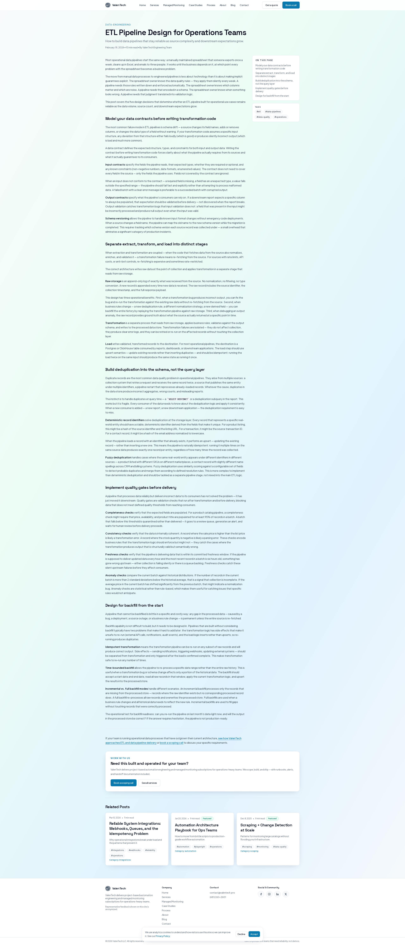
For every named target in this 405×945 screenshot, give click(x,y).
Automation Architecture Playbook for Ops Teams (197, 828)
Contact (244, 5)
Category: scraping (249, 851)
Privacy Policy (163, 936)
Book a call (291, 5)
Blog (233, 5)
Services (154, 5)
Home (142, 5)
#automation (183, 847)
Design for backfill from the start (272, 95)
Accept (254, 934)
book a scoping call (171, 742)
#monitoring (262, 847)
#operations (280, 117)
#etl (259, 111)
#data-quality (263, 117)
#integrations (117, 850)
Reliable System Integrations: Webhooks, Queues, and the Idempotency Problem (135, 828)
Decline (241, 934)
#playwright (199, 847)
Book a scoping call (123, 782)
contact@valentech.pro (222, 892)
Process (211, 5)
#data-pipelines (273, 111)
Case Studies (195, 5)
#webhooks (134, 850)
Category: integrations (120, 860)
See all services (149, 782)
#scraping (247, 847)
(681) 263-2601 (218, 897)
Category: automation (185, 851)
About (223, 5)
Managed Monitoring (173, 5)
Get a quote (271, 5)
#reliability (150, 850)
